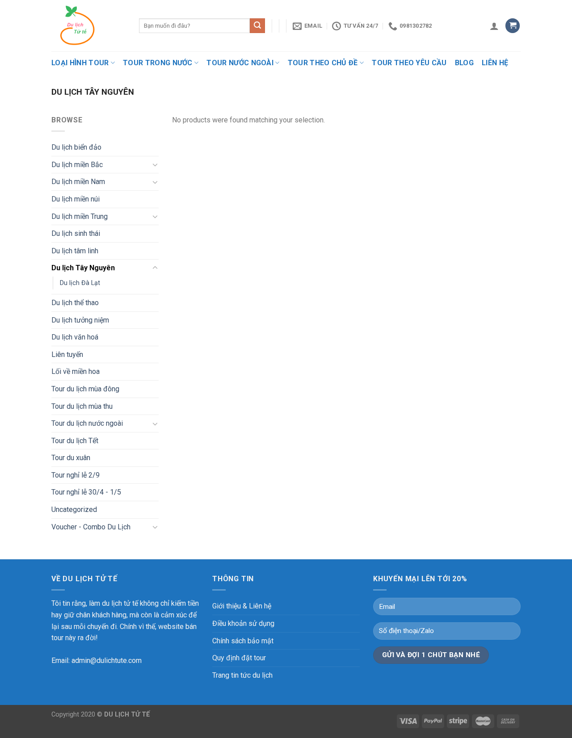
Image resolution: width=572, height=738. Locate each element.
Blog (464, 63)
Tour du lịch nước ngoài (87, 423)
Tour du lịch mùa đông (85, 389)
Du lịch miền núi (75, 199)
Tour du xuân (70, 457)
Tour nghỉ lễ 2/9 (75, 475)
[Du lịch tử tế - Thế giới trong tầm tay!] (88, 25)
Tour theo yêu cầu (409, 63)
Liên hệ (495, 63)
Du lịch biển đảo (76, 147)
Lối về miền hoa (75, 371)
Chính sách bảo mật (242, 641)
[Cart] (512, 25)
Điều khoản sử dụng (243, 623)
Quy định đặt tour (239, 658)
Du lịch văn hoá (74, 337)
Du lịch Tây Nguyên (83, 268)
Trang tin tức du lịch (242, 675)
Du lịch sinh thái (75, 233)
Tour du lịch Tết (74, 440)
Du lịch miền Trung (79, 216)
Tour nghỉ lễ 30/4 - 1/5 (86, 492)
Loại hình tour (80, 63)
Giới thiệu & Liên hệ (241, 606)
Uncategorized (74, 509)
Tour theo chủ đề (323, 63)
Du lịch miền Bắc (77, 164)
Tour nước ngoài (239, 63)
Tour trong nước (158, 63)
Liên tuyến (67, 354)
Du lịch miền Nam (78, 181)
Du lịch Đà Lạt (80, 283)
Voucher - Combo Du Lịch (90, 527)
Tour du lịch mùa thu (82, 406)
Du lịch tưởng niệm (80, 320)
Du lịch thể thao (75, 302)
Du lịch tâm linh (74, 251)
